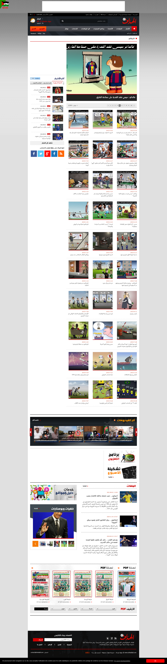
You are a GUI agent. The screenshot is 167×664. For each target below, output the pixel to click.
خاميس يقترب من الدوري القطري (41, 127)
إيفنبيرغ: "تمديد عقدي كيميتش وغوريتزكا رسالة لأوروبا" (42, 91)
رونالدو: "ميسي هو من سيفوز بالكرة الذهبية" (128, 194)
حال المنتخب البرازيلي (107, 374)
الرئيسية (135, 14)
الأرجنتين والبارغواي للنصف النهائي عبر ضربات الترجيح (78, 314)
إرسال (45, 609)
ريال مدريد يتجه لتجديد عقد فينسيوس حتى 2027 (43, 100)
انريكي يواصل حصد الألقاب (81, 403)
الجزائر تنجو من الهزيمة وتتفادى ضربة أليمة (78, 164)
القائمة (110, 477)
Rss (44, 33)
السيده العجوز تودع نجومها (106, 254)
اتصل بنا (96, 14)
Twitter (39, 33)
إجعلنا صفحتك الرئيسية (125, 14)
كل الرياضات (85, 29)
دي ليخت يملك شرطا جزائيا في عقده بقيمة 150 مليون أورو (41, 109)
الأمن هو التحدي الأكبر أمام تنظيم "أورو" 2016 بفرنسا (102, 164)
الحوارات (119, 29)
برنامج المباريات (98, 29)
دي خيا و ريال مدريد (108, 283)
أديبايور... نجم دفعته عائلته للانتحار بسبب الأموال (102, 497)
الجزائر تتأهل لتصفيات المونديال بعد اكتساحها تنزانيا (79, 133)
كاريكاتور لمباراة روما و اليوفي (80, 224)
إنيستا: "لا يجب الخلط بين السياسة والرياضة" (104, 225)
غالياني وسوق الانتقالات (130, 374)
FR (30, 14)
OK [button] (155, 661)
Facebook (33, 33)
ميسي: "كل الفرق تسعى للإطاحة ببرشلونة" (128, 225)
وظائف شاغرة (89, 14)
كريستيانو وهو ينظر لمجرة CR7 (80, 374)
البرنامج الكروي (37, 83)
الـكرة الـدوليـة (57, 83)
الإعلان (50, 644)
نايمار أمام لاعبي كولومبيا (106, 403)
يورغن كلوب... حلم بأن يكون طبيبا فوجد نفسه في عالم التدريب (102, 540)
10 (131, 105)
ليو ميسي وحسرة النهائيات (106, 313)
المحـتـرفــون (47, 83)
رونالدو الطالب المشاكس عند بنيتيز (79, 254)
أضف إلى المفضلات (112, 14)
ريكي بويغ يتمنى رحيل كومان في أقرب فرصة (41, 118)
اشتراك (41, 640)
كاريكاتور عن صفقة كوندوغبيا (80, 344)
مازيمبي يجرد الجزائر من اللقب (80, 193)
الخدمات (75, 29)
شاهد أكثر (35, 420)
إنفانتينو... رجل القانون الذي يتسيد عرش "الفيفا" (102, 521)
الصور (34, 29)
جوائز (66, 29)
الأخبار (128, 29)
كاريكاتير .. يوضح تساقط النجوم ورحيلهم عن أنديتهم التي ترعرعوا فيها (126, 284)
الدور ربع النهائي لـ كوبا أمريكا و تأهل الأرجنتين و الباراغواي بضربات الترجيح (127, 345)
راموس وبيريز (133, 313)
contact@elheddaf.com (37, 652)
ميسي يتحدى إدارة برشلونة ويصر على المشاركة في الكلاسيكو (103, 194)
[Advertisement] (83, 6)
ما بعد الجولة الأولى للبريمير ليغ (129, 254)
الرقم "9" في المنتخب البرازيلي (129, 403)
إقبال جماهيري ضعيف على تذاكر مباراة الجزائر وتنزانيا (127, 164)
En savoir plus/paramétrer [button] (122, 661)
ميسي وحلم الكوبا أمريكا (106, 344)
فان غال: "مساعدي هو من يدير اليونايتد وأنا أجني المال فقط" (126, 133)
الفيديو (42, 29)
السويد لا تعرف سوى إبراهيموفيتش (103, 132)
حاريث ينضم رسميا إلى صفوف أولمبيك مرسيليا (42, 137)
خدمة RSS (103, 14)
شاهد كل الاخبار (47, 143)
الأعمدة (110, 29)
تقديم (59, 644)
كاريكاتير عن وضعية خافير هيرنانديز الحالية (79, 284)
